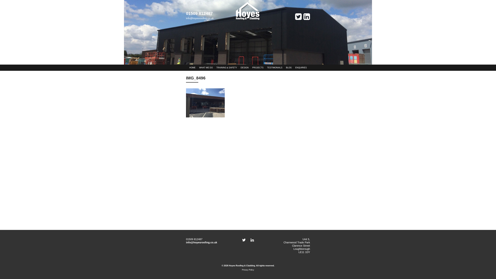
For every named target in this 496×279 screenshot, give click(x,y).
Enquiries (301, 68)
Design (245, 68)
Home (192, 68)
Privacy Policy (248, 270)
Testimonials (274, 68)
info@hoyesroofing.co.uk (200, 18)
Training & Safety (226, 68)
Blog (289, 68)
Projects (258, 68)
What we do (206, 68)
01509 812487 (199, 13)
